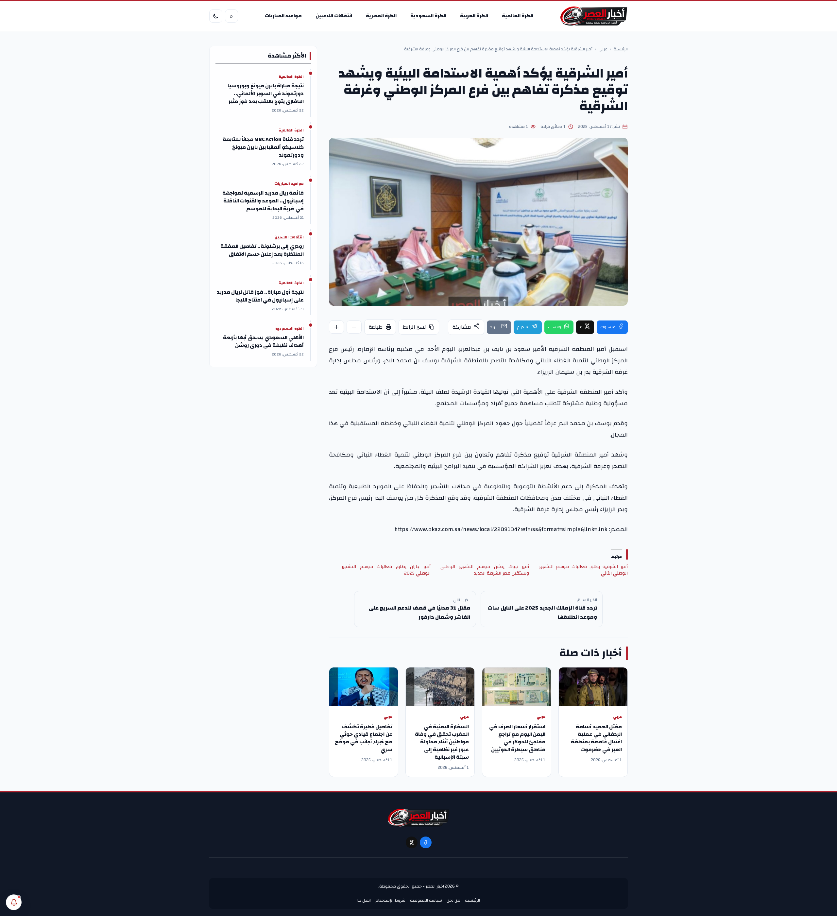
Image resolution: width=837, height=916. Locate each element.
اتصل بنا (364, 900)
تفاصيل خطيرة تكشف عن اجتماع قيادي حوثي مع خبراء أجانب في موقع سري (363, 738)
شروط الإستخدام (390, 900)
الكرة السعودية (428, 15)
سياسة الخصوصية (426, 900)
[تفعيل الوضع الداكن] (215, 16)
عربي (603, 49)
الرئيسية (621, 49)
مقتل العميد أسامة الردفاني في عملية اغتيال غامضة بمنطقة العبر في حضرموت (596, 738)
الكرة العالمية (517, 15)
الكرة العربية (474, 15)
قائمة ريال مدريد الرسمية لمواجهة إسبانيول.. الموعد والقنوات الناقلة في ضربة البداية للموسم (263, 201)
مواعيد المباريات (283, 15)
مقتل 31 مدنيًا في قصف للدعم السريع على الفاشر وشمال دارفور (419, 612)
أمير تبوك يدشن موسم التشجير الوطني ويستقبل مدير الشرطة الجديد (484, 570)
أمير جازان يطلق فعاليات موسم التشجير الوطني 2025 (386, 570)
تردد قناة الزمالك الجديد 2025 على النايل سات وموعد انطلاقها (542, 612)
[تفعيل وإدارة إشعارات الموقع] (14, 902)
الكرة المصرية (381, 15)
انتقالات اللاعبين (334, 15)
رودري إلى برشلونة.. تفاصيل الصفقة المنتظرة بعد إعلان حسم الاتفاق (262, 250)
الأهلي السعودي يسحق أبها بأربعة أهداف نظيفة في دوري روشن (263, 341)
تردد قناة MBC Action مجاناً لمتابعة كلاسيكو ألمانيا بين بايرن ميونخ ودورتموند (263, 147)
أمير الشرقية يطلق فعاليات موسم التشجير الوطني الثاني (583, 570)
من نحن (453, 900)
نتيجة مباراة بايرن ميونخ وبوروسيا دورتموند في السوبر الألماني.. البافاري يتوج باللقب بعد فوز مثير (266, 93)
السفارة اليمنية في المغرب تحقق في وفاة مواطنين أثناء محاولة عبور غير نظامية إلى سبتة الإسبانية (442, 742)
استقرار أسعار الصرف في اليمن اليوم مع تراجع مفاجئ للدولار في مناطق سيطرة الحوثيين (517, 738)
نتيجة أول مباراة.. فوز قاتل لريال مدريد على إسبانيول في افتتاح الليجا (260, 296)
